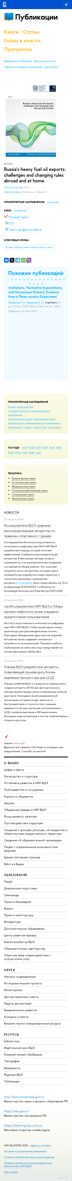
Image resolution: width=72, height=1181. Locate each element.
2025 (38, 447)
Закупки (9, 803)
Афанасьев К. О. (35, 302)
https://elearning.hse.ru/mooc (23, 1125)
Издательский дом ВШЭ (19, 1048)
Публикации (36, 17)
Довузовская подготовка (20, 888)
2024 (45, 447)
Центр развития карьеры (20, 935)
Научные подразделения (20, 976)
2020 (18, 452)
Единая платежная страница (22, 857)
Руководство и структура (21, 776)
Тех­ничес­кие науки (23, 498)
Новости (11, 512)
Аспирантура (12, 922)
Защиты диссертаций (17, 1003)
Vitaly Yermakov (12, 192)
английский (20, 210)
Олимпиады (11, 895)
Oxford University (13, 187)
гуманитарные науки (20, 419)
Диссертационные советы (21, 997)
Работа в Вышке (14, 864)
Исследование (24, 583)
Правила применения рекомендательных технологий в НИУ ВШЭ (28, 1164)
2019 (25, 452)
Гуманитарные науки (24, 478)
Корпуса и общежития (18, 796)
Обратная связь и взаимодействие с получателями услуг (27, 957)
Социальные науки (23, 494)
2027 (25, 447)
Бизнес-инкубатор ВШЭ (19, 942)
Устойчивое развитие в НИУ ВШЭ (26, 783)
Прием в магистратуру (18, 915)
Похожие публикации (35, 273)
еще (38, 452)
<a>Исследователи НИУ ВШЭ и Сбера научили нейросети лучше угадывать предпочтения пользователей (33, 611)
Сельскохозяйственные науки (30, 490)
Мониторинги (13, 990)
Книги (11, 31)
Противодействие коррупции (23, 823)
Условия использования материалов (25, 1151)
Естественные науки (24, 482)
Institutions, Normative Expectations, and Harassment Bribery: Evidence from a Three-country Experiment (35, 292)
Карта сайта (10, 1172)
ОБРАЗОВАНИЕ (15, 875)
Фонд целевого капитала (20, 816)
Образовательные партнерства (24, 948)
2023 (52, 447)
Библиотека (11, 1041)
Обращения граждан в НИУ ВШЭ (25, 810)
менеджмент (15, 427)
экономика (54, 427)
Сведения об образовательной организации (33, 840)
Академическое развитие (20, 1010)
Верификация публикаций (18, 61)
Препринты (18, 49)
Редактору (63, 1177)
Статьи (31, 31)
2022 (59, 447)
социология (40, 427)
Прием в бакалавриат (18, 902)
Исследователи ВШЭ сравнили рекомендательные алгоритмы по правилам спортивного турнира (29, 530)
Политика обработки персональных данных (29, 1157)
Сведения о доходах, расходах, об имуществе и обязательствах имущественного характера (35, 831)
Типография (11, 1061)
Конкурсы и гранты (16, 1017)
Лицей (8, 881)
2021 (11, 452)
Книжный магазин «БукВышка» (23, 1054)
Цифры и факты (14, 770)
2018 (31, 452)
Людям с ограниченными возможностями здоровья (31, 848)
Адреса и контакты (40, 1145)
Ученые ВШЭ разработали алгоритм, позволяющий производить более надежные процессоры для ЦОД (31, 672)
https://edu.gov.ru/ (16, 1111)
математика (53, 423)
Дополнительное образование (24, 928)
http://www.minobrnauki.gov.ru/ (24, 1097)
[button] (8, 280)
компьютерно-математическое (26, 423)
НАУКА (9, 970)
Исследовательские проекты (23, 983)
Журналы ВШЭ (13, 1075)
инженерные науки (44, 419)
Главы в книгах (22, 40)
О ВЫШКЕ (11, 763)
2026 (31, 447)
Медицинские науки (23, 486)
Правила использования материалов (23, 67)
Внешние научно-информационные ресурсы (32, 1023)
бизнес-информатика (20, 407)
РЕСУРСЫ (11, 1034)
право (28, 427)
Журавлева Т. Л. (16, 302)
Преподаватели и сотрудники (23, 790)
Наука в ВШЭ (51, 67)
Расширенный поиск (45, 61)
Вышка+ (9, 908)
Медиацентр (12, 1068)
